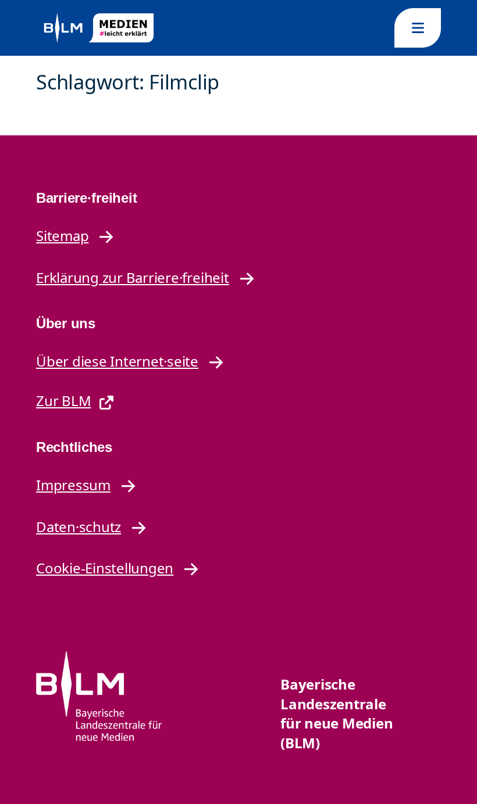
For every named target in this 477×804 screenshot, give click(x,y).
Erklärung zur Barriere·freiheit (132, 277)
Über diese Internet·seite (117, 361)
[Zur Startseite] (97, 28)
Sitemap (62, 235)
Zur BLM (63, 400)
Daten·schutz (78, 526)
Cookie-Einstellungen (104, 567)
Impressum (73, 484)
